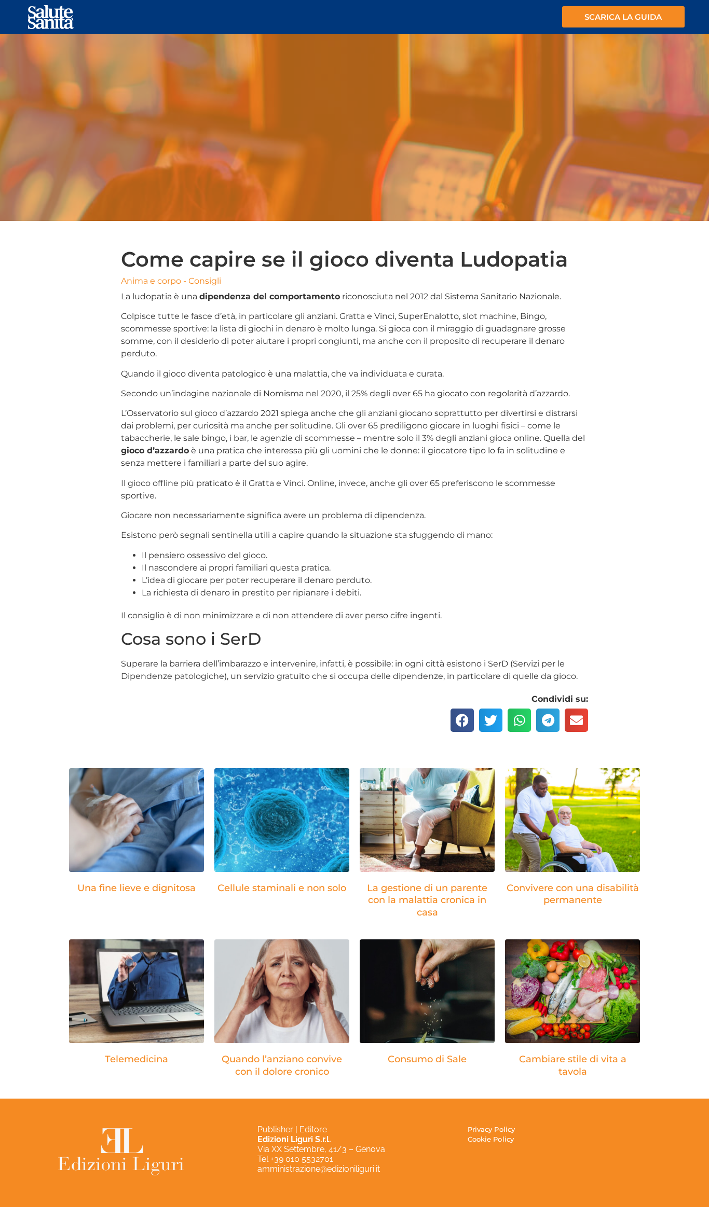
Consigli (204, 281)
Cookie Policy (491, 1139)
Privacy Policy (491, 1129)
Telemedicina (136, 1059)
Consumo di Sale (427, 1059)
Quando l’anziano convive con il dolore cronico (282, 1065)
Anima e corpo (151, 281)
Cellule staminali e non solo (281, 888)
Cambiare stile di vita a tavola (572, 1065)
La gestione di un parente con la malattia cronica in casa (427, 900)
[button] (462, 720)
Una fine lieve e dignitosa (136, 888)
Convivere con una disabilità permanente (573, 894)
